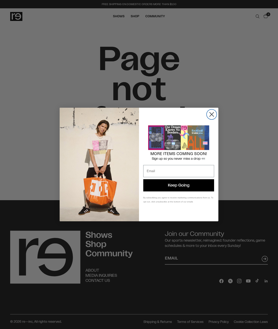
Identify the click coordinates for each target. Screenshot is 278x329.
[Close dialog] (212, 114)
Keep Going (178, 185)
